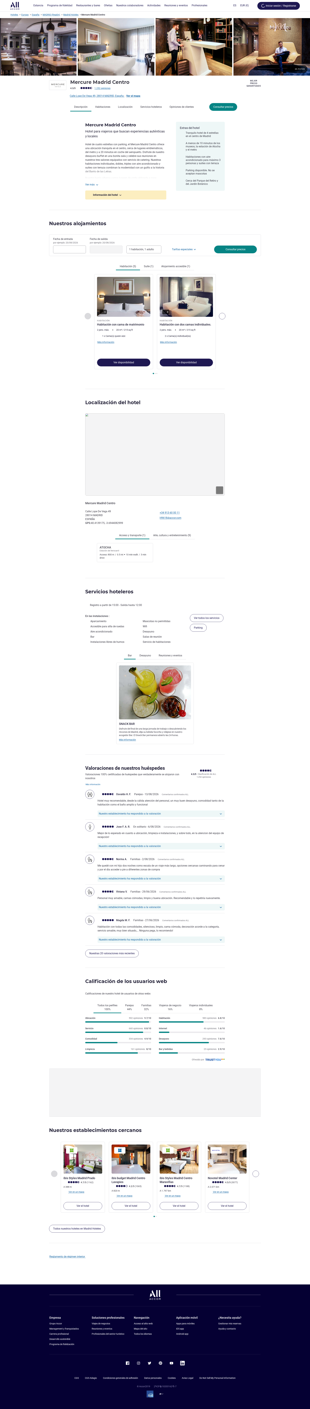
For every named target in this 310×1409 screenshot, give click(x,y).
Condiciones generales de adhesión (120, 1378)
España (35, 14)
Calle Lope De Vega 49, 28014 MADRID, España (97, 95)
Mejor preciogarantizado (254, 83)
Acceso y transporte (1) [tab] (132, 535)
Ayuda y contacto (227, 1328)
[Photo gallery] (155, 47)
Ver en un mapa (76, 1192)
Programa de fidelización (61, 1344)
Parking (198, 627)
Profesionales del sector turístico (108, 1334)
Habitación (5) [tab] (128, 266)
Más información (127, 739)
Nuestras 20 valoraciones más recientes (112, 953)
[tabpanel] (155, 325)
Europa (25, 14)
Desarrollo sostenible (59, 1339)
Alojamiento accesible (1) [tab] (175, 266)
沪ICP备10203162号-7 (165, 1386)
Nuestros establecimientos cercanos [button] (95, 1130)
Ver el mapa (133, 95)
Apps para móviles (185, 1323)
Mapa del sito (140, 1328)
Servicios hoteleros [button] (109, 592)
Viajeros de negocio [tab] (170, 1007)
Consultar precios (223, 106)
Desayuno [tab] (145, 655)
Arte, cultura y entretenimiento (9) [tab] (172, 535)
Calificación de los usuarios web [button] (126, 981)
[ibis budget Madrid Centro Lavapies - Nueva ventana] (131, 1159)
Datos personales (153, 1378)
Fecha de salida (102, 240)
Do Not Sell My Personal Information (217, 1378)
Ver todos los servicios (206, 618)
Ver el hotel (83, 1205)
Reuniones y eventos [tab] (170, 655)
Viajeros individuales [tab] (201, 1007)
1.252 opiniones (102, 88)
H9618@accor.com (170, 517)
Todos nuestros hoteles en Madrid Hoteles (77, 1228)
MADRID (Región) (51, 14)
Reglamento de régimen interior (67, 1256)
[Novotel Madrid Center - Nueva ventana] (227, 1159)
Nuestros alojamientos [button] (77, 223)
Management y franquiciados (64, 1328)
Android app (182, 1334)
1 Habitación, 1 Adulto (141, 249)
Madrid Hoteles (70, 14)
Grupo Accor (55, 1323)
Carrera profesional (59, 1334)
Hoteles (14, 14)
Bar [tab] (130, 655)
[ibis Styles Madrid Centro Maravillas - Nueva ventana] (179, 1159)
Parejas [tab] (129, 1007)
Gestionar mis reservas (229, 1323)
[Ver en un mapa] (155, 454)
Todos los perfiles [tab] (107, 1007)
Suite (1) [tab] (149, 266)
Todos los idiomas (143, 1334)
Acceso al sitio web (143, 1323)
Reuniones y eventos (102, 1328)
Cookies (172, 1378)
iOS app (180, 1328)
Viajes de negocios (101, 1323)
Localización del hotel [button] (112, 402)
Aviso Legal (187, 1378)
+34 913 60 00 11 (170, 512)
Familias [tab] (146, 1007)
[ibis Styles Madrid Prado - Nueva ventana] (82, 1159)
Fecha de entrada (65, 240)
